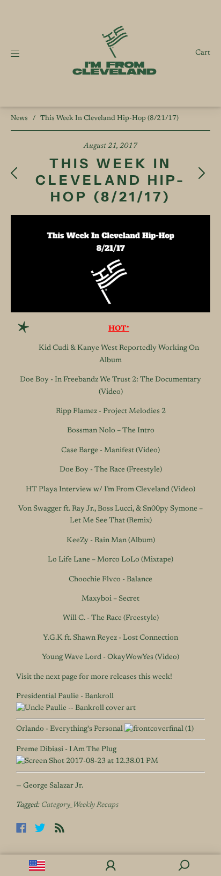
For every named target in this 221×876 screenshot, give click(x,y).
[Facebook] (21, 827)
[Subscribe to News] (59, 827)
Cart (202, 53)
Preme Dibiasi (39, 749)
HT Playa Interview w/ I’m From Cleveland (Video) (110, 489)
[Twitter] (40, 827)
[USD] (36, 865)
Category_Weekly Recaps (80, 805)
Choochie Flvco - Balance (110, 579)
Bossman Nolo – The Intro (110, 431)
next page (61, 677)
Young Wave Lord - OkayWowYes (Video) (110, 657)
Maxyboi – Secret (110, 599)
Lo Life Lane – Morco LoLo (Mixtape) (110, 560)
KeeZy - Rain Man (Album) (111, 540)
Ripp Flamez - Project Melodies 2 (111, 411)
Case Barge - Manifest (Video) (110, 450)
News (19, 118)
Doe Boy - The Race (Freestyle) (111, 470)
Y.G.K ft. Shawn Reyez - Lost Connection (110, 638)
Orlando (30, 729)
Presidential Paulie (47, 696)
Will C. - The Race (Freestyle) (111, 618)
